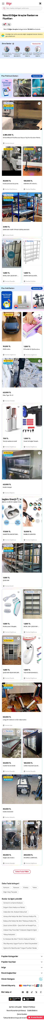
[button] (3, 3)
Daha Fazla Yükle (22, 872)
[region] (23, 51)
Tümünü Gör (36, 44)
